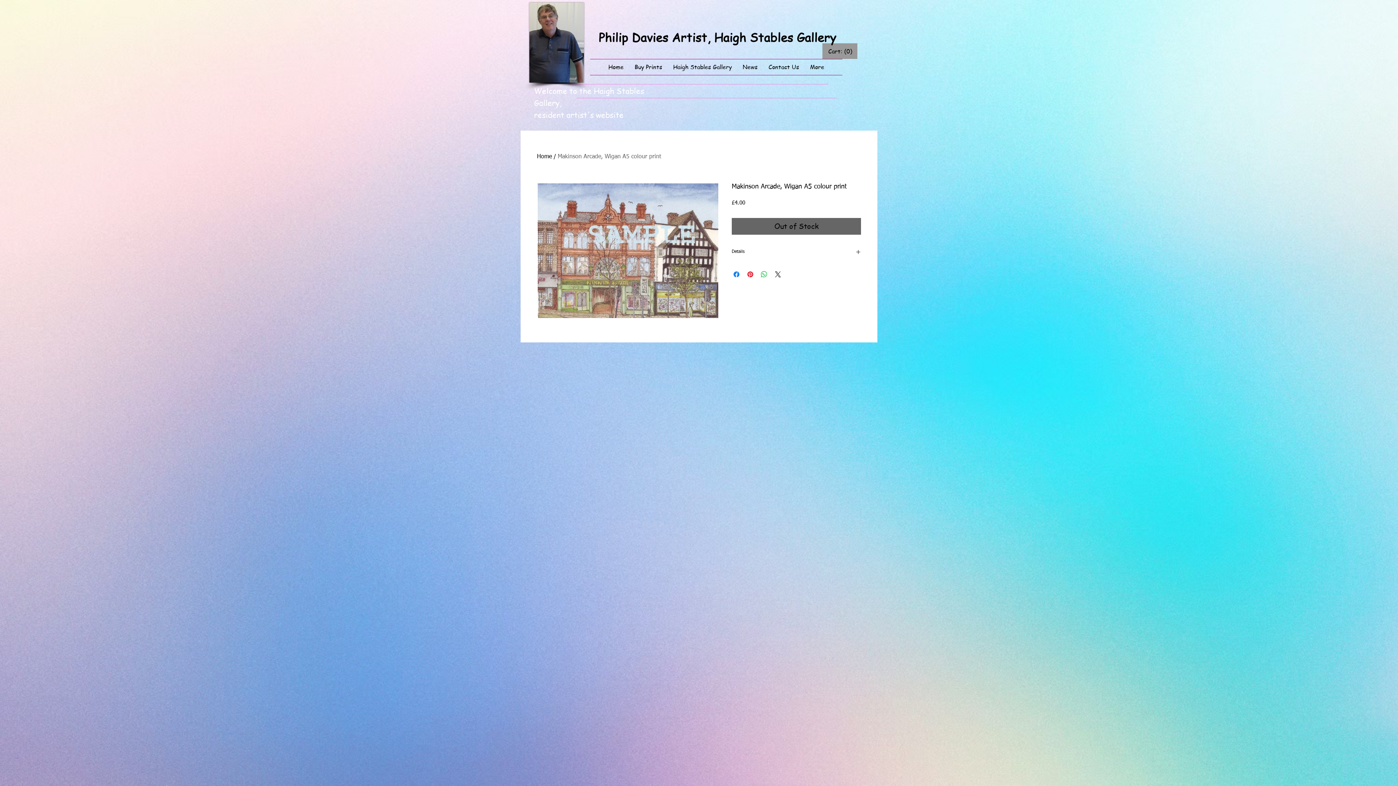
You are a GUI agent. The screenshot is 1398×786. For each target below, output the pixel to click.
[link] (840, 51)
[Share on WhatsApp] (764, 274)
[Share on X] (778, 274)
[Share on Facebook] (736, 274)
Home (544, 157)
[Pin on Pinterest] (750, 274)
